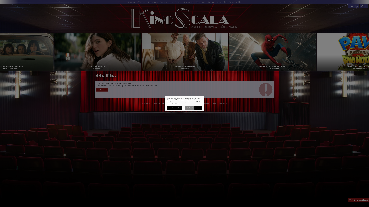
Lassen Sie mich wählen (174, 108)
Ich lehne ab (189, 108)
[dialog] (184, 103)
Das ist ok (198, 108)
